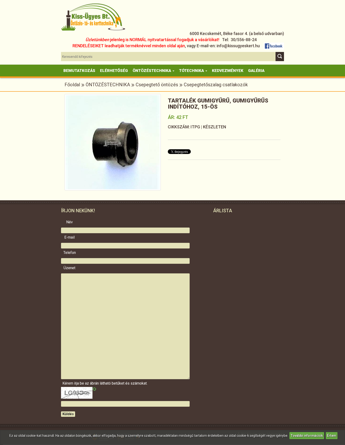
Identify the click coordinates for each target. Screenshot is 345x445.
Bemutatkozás (79, 70)
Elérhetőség (114, 70)
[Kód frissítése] (94, 389)
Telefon (69, 253)
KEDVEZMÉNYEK (227, 70)
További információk (307, 435)
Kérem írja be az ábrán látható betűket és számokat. (69, 383)
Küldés (68, 414)
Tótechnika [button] (192, 70)
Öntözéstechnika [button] (152, 70)
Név (69, 222)
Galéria (256, 70)
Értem (331, 435)
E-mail (69, 237)
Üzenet (69, 268)
